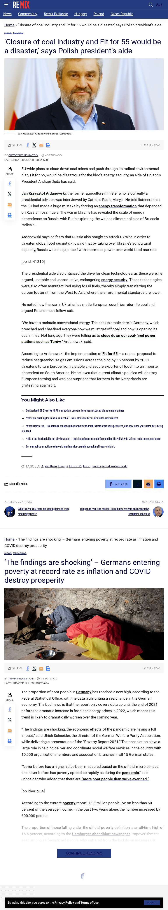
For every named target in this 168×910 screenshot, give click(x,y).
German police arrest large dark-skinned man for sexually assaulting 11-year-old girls (70, 446)
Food (86, 466)
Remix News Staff (21, 678)
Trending (19, 553)
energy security (114, 280)
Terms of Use (89, 902)
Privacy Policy (64, 902)
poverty (69, 803)
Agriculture (49, 466)
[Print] (48, 145)
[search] (151, 4)
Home (9, 25)
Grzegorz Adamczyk (23, 155)
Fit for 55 (110, 353)
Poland (18, 33)
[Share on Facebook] (27, 145)
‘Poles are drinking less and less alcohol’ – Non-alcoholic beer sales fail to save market (72, 418)
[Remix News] (21, 4)
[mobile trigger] (8, 4)
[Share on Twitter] (34, 145)
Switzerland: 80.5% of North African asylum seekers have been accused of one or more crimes (75, 410)
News (8, 33)
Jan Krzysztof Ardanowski (43, 193)
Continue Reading (84, 853)
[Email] (41, 145)
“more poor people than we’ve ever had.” (115, 779)
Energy (63, 466)
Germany (83, 692)
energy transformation (118, 206)
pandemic (130, 772)
